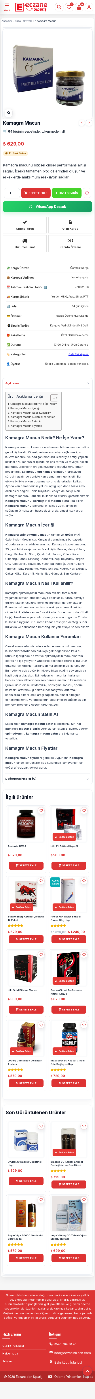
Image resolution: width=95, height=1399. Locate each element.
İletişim (7, 1361)
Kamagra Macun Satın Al (25, 421)
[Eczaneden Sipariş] (27, 7)
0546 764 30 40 (65, 1344)
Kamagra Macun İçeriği (25, 408)
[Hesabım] (89, 7)
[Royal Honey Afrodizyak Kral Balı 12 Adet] (89, 123)
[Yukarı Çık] (87, 1371)
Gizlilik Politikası (13, 1345)
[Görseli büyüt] (9, 113)
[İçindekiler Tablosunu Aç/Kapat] (52, 398)
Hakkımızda (10, 1353)
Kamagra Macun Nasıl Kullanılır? (31, 412)
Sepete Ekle (37, 193)
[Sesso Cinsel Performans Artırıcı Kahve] (82, 123)
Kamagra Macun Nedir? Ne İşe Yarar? (33, 403)
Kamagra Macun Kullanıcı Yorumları (33, 417)
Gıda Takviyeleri (24, 20)
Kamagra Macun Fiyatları (26, 425)
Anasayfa (7, 20)
